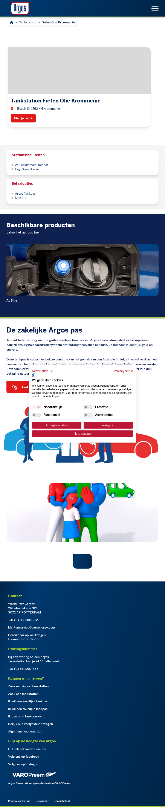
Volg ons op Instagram (24, 764)
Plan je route (23, 118)
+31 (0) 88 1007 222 (23, 620)
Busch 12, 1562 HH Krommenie (38, 108)
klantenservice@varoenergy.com (31, 627)
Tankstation (27, 22)
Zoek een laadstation (23, 694)
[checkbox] (36, 407)
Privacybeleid (123, 370)
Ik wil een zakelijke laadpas (27, 709)
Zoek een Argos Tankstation (28, 686)
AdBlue (11, 300)
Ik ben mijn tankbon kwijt (26, 716)
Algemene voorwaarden (25, 731)
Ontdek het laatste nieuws (27, 749)
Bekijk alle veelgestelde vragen (30, 724)
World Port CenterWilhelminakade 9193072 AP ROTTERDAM (24, 608)
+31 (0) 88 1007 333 (23, 669)
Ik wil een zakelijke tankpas (28, 701)
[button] (42, 371)
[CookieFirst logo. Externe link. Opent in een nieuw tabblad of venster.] (33, 375)
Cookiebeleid (62, 800)
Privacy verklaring (19, 800)
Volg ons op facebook (23, 756)
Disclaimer (42, 800)
